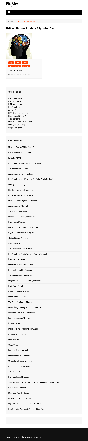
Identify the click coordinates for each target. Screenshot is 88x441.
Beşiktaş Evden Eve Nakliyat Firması (23, 227)
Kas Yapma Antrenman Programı (21, 152)
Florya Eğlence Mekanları (18, 377)
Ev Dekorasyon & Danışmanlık (20, 195)
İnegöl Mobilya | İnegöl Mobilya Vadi (23, 329)
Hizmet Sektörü (15, 66)
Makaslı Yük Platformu (17, 334)
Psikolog (26, 66)
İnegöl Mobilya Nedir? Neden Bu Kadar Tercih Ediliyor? (30, 179)
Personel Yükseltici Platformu (20, 270)
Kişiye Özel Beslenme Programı (21, 233)
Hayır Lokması (14, 340)
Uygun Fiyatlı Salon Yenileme (20, 361)
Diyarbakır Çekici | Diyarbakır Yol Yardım (24, 404)
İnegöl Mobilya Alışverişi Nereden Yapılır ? (25, 163)
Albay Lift (12, 110)
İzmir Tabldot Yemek (16, 222)
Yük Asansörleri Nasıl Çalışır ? (20, 249)
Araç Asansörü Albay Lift (18, 206)
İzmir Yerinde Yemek (16, 259)
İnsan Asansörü (14, 323)
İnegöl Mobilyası (15, 98)
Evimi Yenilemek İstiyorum (19, 366)
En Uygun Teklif (14, 101)
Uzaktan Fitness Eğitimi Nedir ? (21, 147)
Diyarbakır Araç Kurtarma (18, 393)
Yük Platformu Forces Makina (20, 275)
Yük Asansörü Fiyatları (17, 211)
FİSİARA (12, 4)
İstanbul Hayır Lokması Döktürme (21, 313)
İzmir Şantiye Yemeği (17, 125)
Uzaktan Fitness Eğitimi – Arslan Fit (22, 201)
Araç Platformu (14, 243)
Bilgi (11, 63)
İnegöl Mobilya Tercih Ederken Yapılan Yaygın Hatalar (30, 254)
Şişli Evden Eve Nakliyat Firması (21, 190)
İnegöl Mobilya (14, 107)
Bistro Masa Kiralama (17, 388)
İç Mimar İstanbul (15, 104)
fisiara (13, 74)
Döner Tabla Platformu (17, 297)
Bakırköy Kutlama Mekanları (19, 318)
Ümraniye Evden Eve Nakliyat (20, 265)
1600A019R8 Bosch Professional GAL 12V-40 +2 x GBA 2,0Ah (33, 382)
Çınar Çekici (13, 345)
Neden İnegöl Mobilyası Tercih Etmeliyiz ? (25, 308)
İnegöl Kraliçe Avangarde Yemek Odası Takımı (27, 409)
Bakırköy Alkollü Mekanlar (18, 350)
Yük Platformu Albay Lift (18, 169)
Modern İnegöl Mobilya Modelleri (21, 217)
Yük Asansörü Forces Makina (20, 302)
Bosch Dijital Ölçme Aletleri (19, 116)
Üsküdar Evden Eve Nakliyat (20, 122)
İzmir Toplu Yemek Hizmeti (19, 286)
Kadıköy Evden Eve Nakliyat (20, 291)
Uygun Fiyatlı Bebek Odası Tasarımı (22, 356)
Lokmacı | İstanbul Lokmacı (19, 398)
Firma (18, 63)
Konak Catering (14, 158)
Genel (25, 63)
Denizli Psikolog (16, 70)
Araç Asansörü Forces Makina (20, 174)
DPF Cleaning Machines (18, 113)
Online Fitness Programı (18, 238)
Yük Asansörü (14, 119)
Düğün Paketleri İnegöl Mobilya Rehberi (24, 281)
